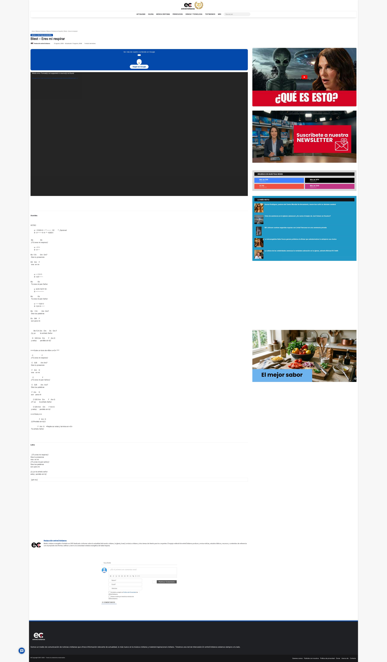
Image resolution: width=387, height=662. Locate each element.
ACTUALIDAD (141, 14)
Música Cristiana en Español (55, 31)
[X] (47, 549)
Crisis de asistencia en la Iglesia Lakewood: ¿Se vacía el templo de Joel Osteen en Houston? (298, 216)
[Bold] (110, 576)
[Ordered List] (122, 576)
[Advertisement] (193, 23)
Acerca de (345, 658)
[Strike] (119, 576)
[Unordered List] (124, 576)
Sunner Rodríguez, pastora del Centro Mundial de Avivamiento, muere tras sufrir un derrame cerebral (300, 204)
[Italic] (113, 576)
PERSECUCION (178, 14)
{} (136, 576)
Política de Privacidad (129, 592)
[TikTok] (54, 549)
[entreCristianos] (39, 644)
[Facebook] (45, 549)
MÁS (219, 14)
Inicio (33, 31)
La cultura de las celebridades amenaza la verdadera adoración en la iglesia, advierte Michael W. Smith (301, 251)
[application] (139, 134)
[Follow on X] (50, 43)
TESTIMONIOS (210, 14)
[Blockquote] (127, 576)
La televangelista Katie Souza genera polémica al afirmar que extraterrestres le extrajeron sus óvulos (301, 239)
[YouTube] (50, 549)
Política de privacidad (327, 658)
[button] (304, 77)
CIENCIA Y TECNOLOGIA (193, 14)
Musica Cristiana (41, 31)
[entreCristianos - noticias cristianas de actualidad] (193, 6)
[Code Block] (130, 576)
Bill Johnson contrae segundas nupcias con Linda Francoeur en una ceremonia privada (296, 227)
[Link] (133, 576)
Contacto (353, 658)
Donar (338, 658)
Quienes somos (297, 658)
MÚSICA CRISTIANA (163, 14)
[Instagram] (52, 549)
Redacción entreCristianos (42, 43)
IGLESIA (150, 14)
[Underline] (116, 576)
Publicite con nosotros (311, 658)
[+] (139, 576)
